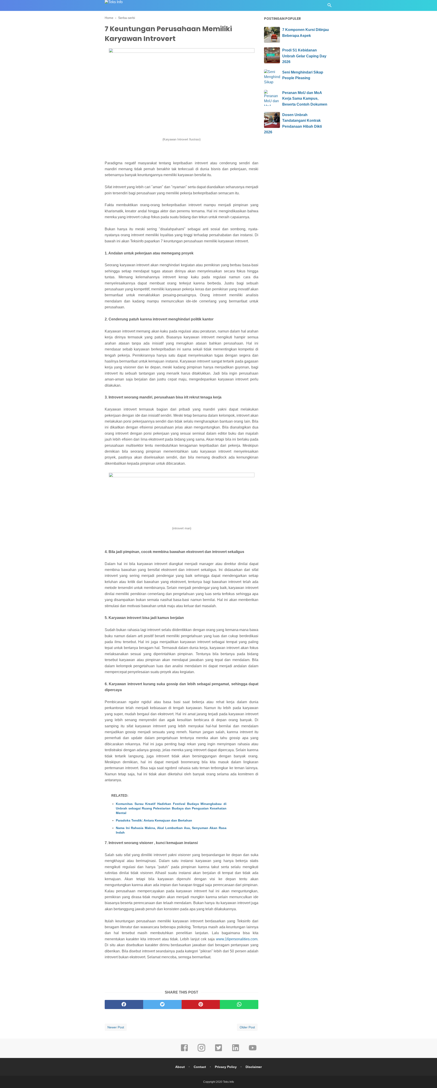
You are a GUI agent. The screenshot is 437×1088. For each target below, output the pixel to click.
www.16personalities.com (236, 939)
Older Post (247, 1027)
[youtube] (252, 1051)
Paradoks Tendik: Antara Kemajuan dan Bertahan (154, 820)
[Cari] (329, 6)
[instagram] (201, 1051)
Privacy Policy (226, 1067)
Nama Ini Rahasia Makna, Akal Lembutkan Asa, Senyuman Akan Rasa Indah (171, 830)
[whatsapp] (239, 1004)
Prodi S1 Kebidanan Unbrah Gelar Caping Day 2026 (304, 56)
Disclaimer (254, 1067)
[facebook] (124, 1004)
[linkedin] (235, 1051)
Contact (200, 1067)
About (180, 1067)
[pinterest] (201, 1004)
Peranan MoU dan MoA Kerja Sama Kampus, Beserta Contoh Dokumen (304, 98)
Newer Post (115, 1027)
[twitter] (162, 1004)
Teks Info (228, 1081)
